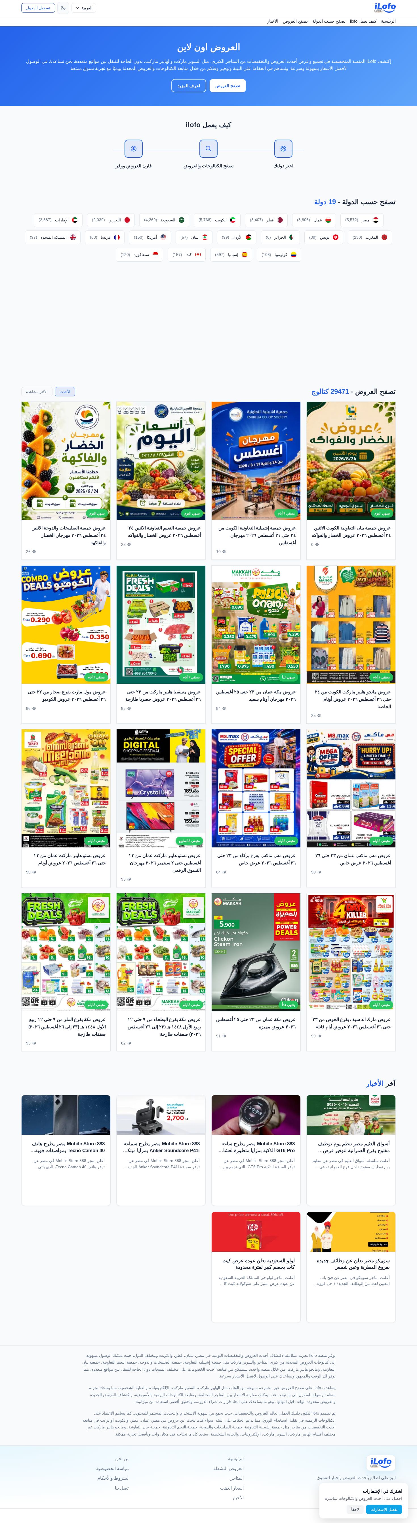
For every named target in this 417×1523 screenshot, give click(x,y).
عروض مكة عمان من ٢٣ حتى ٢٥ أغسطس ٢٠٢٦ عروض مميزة (256, 1023)
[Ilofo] (381, 1463)
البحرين (106, 220)
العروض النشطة (228, 1468)
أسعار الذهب (232, 1488)
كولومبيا (274, 254)
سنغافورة (135, 254)
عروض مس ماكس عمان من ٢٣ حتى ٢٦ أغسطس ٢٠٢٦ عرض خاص (353, 859)
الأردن (232, 237)
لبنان (189, 237)
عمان (309, 220)
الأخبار (272, 21)
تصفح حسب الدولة (329, 21)
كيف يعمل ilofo (363, 21)
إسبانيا (226, 254)
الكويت (213, 220)
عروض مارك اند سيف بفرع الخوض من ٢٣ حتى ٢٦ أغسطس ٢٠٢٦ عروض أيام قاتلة (352, 1023)
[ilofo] (385, 8)
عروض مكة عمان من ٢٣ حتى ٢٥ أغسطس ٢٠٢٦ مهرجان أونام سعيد (256, 695)
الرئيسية (388, 21)
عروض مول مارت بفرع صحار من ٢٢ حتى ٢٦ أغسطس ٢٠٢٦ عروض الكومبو (67, 695)
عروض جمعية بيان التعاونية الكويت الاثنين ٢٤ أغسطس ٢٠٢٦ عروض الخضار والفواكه (351, 532)
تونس (319, 237)
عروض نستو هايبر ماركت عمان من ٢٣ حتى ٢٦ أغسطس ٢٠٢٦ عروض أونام (70, 859)
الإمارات (54, 220)
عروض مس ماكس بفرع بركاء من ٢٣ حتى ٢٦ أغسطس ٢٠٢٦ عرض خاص (256, 859)
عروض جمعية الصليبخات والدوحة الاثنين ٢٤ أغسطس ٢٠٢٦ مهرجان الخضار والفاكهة (68, 535)
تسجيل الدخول (38, 8)
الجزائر (276, 237)
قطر (262, 220)
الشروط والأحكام (113, 1478)
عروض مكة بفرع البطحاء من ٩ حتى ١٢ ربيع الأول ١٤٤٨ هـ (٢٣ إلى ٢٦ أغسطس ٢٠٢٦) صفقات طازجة (164, 1026)
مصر (357, 220)
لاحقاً (355, 1509)
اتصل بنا (122, 1488)
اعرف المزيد (189, 85)
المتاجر (237, 1478)
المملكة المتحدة (48, 237)
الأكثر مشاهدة (37, 392)
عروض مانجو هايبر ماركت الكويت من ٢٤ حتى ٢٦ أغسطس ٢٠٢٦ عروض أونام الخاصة (353, 699)
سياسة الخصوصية (113, 1468)
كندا (182, 254)
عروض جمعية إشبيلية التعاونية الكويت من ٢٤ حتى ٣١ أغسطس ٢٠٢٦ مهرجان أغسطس (257, 535)
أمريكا (145, 237)
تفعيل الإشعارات (384, 1509)
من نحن (122, 1458)
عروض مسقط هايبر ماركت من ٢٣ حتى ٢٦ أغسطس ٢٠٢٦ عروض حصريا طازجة (163, 695)
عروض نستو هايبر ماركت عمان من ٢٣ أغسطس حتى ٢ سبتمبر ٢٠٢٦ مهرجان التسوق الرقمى (165, 863)
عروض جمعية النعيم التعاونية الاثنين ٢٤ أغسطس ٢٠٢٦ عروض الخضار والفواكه (164, 532)
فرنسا (100, 237)
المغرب (365, 237)
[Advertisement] (208, 324)
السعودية (159, 220)
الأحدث (65, 392)
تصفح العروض (295, 21)
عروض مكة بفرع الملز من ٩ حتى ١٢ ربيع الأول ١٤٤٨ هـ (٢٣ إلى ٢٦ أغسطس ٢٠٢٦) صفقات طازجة (67, 1026)
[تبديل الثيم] (63, 8)
